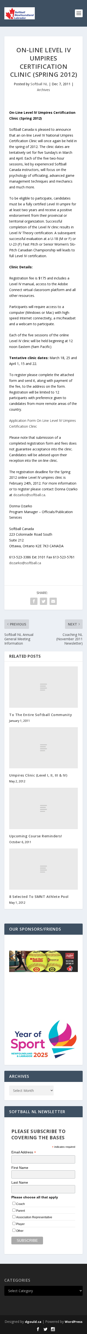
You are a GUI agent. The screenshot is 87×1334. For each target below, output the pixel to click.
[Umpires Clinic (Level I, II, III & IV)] (43, 747)
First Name (19, 1168)
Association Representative (34, 1217)
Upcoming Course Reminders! (35, 836)
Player (20, 1224)
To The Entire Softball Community (40, 714)
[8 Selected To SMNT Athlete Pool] (43, 869)
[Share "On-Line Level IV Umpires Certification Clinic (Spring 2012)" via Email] (53, 601)
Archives (43, 89)
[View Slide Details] (43, 961)
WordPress (73, 1321)
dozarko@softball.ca (29, 495)
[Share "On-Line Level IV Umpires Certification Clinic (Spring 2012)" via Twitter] (43, 601)
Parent (20, 1210)
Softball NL (39, 84)
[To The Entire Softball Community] (43, 687)
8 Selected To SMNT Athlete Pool (39, 896)
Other (19, 1231)
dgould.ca (33, 1321)
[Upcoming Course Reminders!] (43, 808)
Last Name (19, 1182)
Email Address (23, 1152)
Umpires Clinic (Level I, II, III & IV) (38, 775)
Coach (20, 1204)
